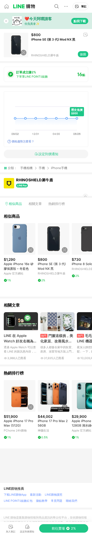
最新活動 (35, 494)
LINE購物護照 (53, 494)
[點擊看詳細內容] (19, 239)
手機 (42, 168)
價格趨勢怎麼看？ (23, 141)
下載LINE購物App (15, 494)
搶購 (83, 54)
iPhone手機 (59, 168)
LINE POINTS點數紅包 (18, 500)
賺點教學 (41, 500)
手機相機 (26, 168)
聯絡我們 (71, 500)
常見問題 (56, 500)
